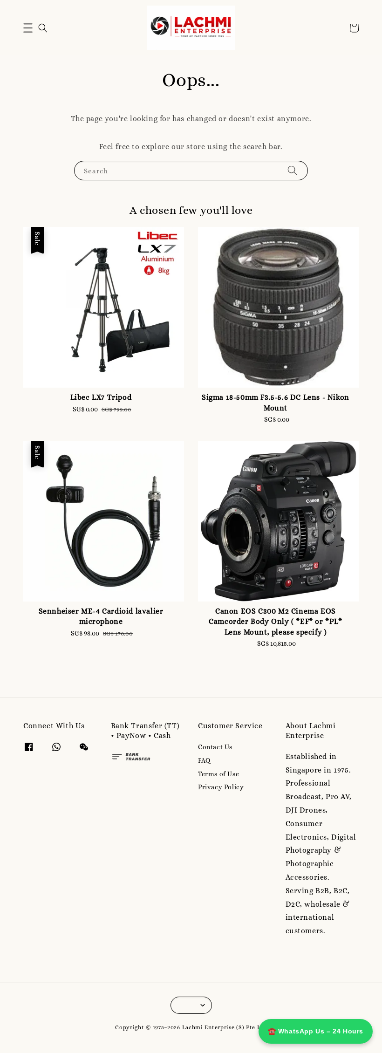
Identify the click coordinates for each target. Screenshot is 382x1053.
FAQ (204, 760)
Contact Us (215, 747)
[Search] (292, 170)
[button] (28, 28)
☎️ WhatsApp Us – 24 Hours (315, 1031)
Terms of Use (218, 774)
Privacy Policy (221, 787)
